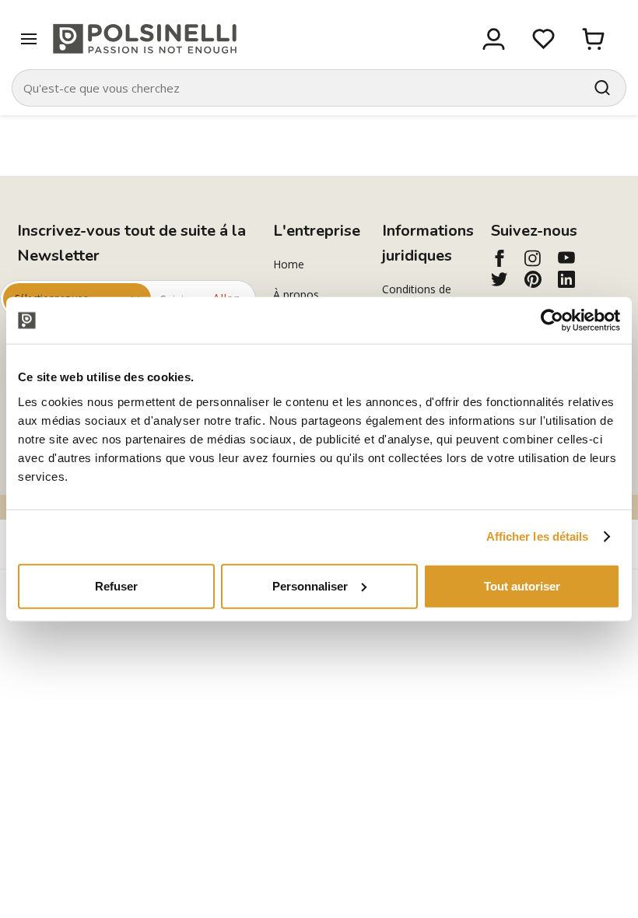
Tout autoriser (522, 585)
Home (288, 264)
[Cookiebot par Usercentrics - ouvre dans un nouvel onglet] (552, 320)
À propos (296, 294)
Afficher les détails (537, 536)
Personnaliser (310, 585)
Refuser (116, 585)
